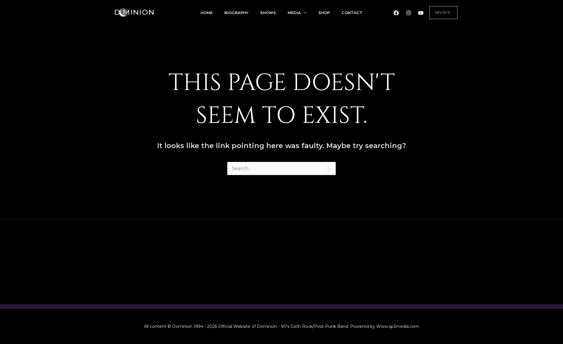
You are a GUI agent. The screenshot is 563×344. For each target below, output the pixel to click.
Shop (324, 12)
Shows (268, 12)
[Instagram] (408, 13)
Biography (236, 12)
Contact (352, 12)
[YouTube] (420, 13)
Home (207, 12)
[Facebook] (396, 13)
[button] (443, 12)
